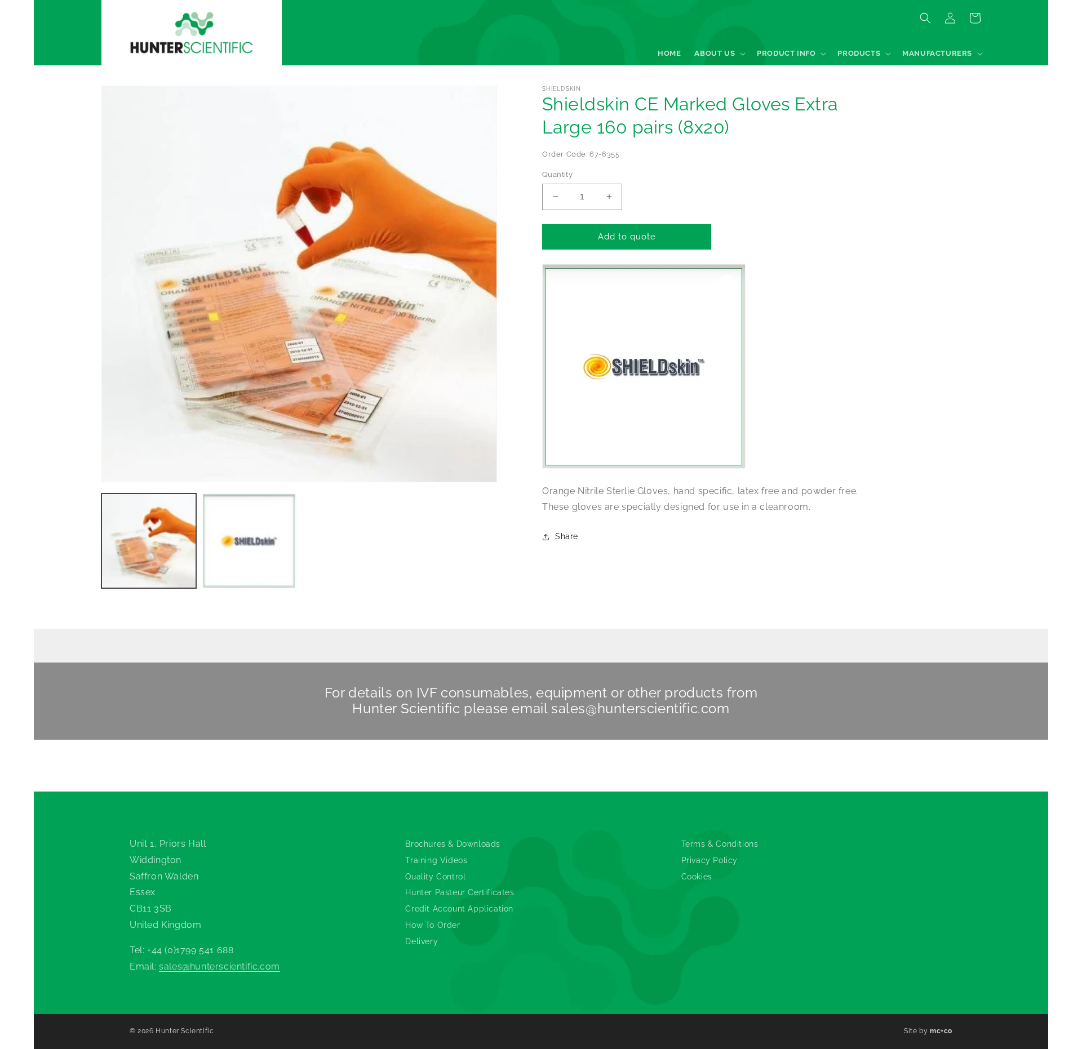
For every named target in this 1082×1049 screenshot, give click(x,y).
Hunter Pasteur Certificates (459, 892)
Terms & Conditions (720, 843)
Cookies (696, 876)
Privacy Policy (709, 860)
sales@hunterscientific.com (640, 708)
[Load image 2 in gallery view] (249, 541)
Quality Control (435, 876)
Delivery (421, 941)
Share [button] (566, 536)
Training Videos (436, 860)
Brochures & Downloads (452, 843)
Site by (928, 1031)
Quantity (557, 174)
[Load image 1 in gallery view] (148, 541)
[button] (719, 53)
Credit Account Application (459, 908)
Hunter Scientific (185, 1031)
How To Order (432, 925)
